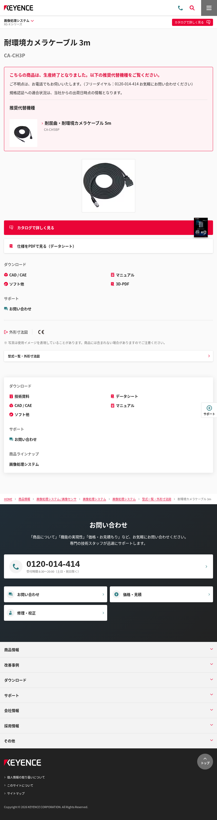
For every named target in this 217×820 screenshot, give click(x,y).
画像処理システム (24, 464)
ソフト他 (16, 283)
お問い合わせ (20, 308)
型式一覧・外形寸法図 (24, 356)
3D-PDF (122, 283)
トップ (205, 763)
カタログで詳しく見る (35, 227)
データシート (127, 396)
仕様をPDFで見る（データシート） (46, 246)
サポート (209, 414)
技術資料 (22, 396)
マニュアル (125, 274)
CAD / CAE (18, 274)
